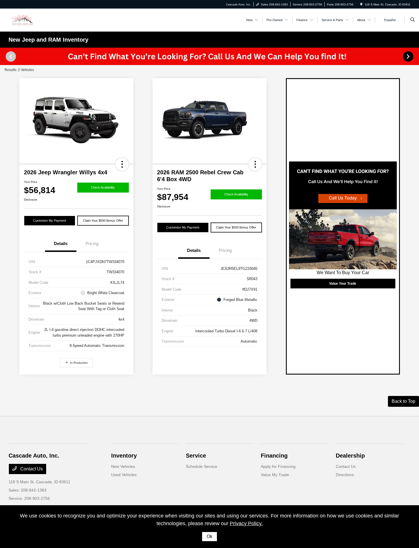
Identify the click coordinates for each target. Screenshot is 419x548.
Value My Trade (275, 474)
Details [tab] (61, 243)
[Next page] (408, 56)
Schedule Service (201, 466)
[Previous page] (10, 56)
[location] (361, 4)
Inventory (124, 455)
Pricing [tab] (92, 243)
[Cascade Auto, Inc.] (34, 19)
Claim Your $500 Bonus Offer (103, 220)
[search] (412, 20)
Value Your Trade (342, 284)
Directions (345, 474)
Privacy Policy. (246, 523)
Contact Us (31, 468)
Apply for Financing (278, 466)
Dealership (350, 455)
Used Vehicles (124, 474)
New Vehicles (123, 466)
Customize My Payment (49, 220)
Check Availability (103, 187)
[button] (122, 164)
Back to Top (403, 401)
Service (196, 455)
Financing (274, 455)
